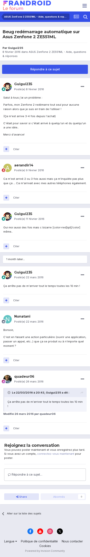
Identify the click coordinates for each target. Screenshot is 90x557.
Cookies (45, 546)
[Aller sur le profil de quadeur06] (7, 379)
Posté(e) (29, 89)
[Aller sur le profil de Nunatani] (7, 319)
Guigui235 (15, 47)
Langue (9, 541)
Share (22, 496)
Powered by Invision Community (45, 550)
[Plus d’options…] (82, 86)
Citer (16, 149)
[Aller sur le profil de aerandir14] (7, 168)
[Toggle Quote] (9, 392)
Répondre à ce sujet (45, 69)
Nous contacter (72, 541)
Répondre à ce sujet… (26, 474)
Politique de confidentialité (39, 541)
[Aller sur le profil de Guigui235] (7, 87)
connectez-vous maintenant (55, 453)
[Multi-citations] (6, 149)
